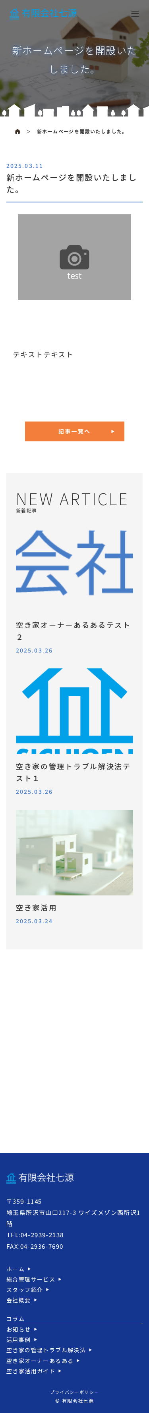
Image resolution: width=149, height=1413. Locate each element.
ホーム (15, 1269)
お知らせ (18, 1329)
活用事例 (18, 1340)
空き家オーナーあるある (40, 1361)
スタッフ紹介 (24, 1290)
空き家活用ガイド (30, 1371)
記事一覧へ (74, 431)
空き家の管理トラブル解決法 (46, 1350)
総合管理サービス (30, 1279)
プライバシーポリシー (74, 1392)
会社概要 (18, 1300)
